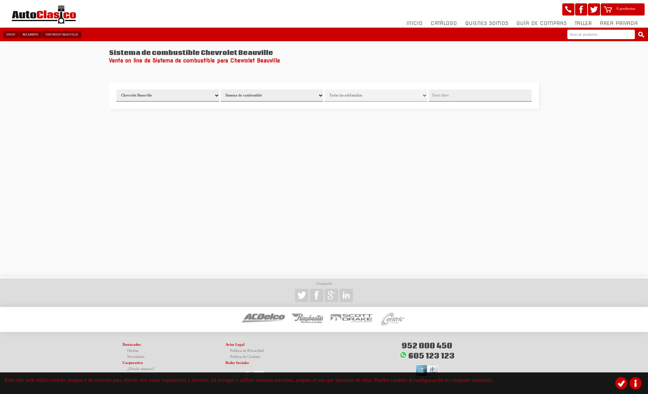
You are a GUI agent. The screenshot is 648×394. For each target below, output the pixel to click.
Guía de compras (541, 23)
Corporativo (133, 363)
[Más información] (635, 383)
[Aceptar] (621, 383)
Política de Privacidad (247, 351)
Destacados (132, 344)
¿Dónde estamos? (140, 369)
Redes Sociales (237, 363)
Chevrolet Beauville (62, 34)
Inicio (414, 23)
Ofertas (132, 351)
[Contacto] (568, 9)
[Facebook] (581, 9)
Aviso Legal (234, 344)
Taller (583, 23)
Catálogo (444, 23)
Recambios (30, 34)
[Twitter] (594, 9)
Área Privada (619, 23)
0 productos (626, 8)
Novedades (135, 357)
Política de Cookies (245, 357)
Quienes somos (486, 23)
